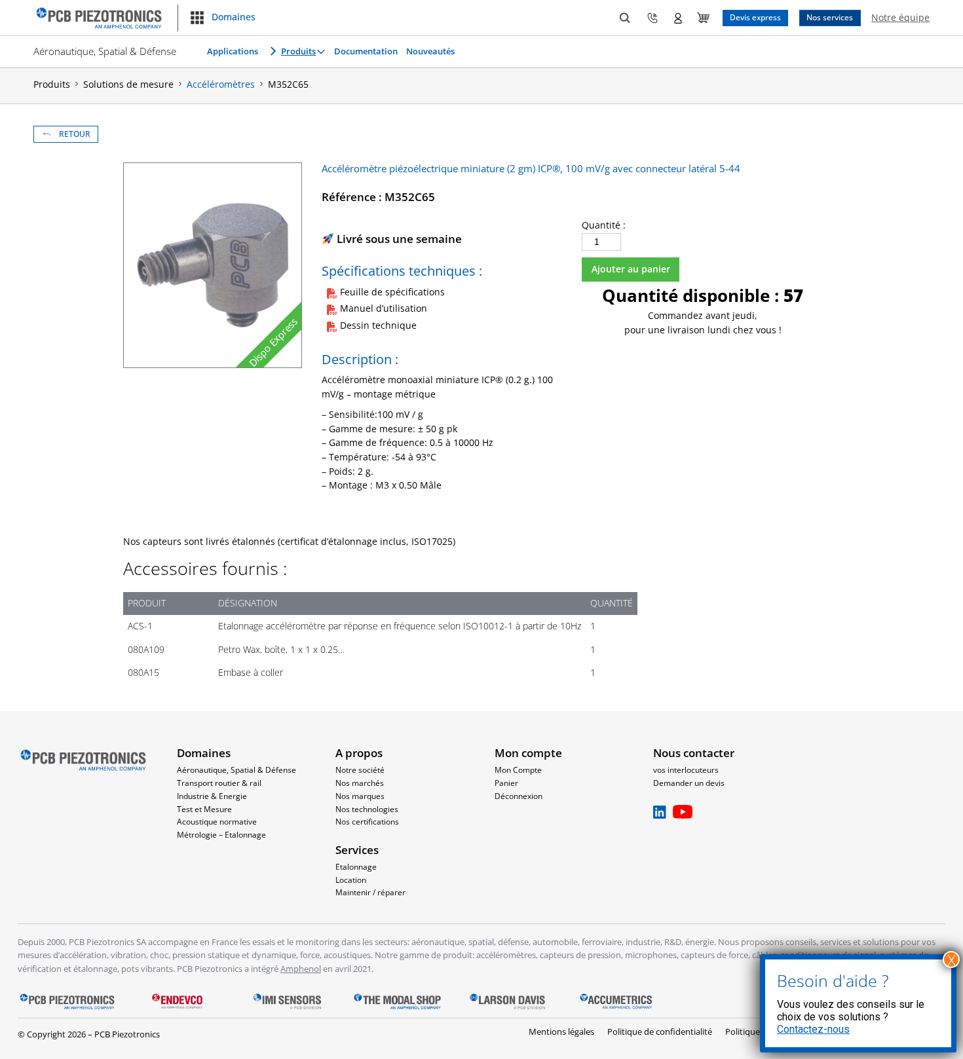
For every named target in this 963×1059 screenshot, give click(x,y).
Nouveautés (430, 51)
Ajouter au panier (631, 269)
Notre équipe (900, 17)
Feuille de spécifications (392, 292)
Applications (232, 51)
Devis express (755, 17)
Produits (298, 51)
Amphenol (300, 969)
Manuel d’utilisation (383, 308)
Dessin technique (378, 325)
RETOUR (74, 133)
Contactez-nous (813, 1029)
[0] (703, 18)
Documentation (366, 51)
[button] (222, 18)
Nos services (829, 17)
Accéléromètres (221, 84)
